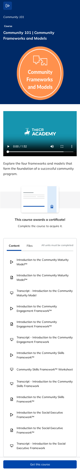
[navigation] (40, 246)
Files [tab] (30, 246)
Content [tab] (14, 246)
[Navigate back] (7, 6)
